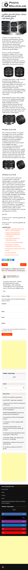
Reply (4, 291)
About (3, 498)
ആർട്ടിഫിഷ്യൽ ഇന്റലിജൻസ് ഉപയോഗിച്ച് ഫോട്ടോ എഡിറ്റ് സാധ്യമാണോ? (12, 234)
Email (3, 317)
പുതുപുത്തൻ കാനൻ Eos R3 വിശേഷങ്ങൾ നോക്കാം (13, 418)
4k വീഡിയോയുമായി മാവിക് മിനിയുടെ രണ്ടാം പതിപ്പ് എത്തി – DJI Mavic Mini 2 (14, 433)
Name (3, 311)
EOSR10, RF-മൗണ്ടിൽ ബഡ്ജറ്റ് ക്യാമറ (12, 397)
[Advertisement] (14, 355)
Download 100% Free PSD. (11, 255)
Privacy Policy (5, 489)
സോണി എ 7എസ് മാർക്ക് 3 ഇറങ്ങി (14, 242)
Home (3, 492)
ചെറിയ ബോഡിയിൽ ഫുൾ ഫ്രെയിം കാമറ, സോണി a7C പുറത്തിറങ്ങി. (13, 438)
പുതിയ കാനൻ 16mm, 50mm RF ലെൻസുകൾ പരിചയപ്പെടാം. (14, 404)
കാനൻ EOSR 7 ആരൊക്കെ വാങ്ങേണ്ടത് (12, 400)
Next (23, 264)
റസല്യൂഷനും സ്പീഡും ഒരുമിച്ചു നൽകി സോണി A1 (13, 422)
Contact (3, 495)
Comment (4, 303)
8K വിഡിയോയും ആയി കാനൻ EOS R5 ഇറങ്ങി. (12, 447)
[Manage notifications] (3, 567)
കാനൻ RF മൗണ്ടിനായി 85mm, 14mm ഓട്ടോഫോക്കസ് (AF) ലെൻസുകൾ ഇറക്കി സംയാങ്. (13, 428)
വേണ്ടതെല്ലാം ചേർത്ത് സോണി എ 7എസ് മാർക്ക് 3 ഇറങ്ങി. (13, 443)
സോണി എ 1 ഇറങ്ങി (10, 252)
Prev (5, 264)
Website (3, 323)
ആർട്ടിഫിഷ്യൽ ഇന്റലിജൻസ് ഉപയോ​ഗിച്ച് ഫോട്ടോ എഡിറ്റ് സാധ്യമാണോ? (13, 413)
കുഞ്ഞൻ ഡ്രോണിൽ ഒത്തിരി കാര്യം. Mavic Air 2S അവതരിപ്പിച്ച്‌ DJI (14, 408)
